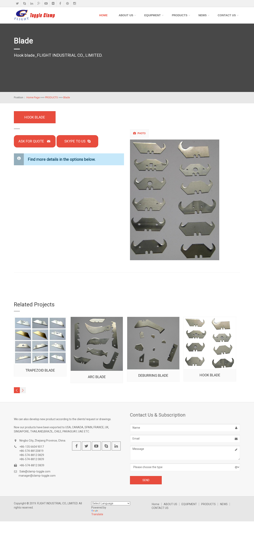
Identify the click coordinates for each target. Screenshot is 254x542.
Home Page (33, 97)
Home (103, 15)
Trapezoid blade (40, 370)
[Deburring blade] (153, 343)
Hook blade (210, 375)
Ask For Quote (31, 141)
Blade (66, 97)
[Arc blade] (97, 344)
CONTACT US (227, 15)
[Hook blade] (185, 200)
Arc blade (97, 377)
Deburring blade (153, 375)
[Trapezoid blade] (40, 340)
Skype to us (75, 141)
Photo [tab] (141, 133)
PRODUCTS (179, 15)
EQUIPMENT (152, 15)
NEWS (202, 15)
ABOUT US (126, 15)
